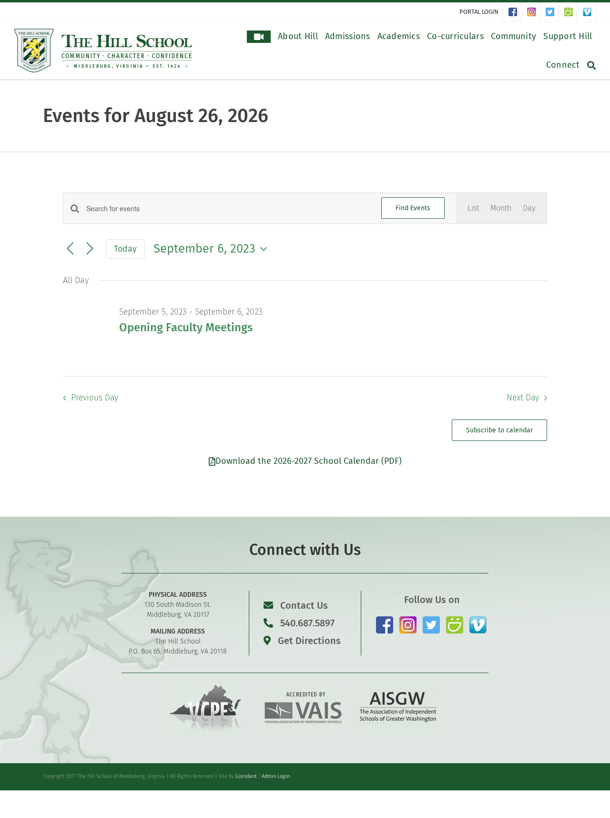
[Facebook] (514, 11)
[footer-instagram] (408, 619)
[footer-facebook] (384, 619)
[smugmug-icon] (454, 619)
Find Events (413, 208)
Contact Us (304, 605)
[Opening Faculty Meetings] (474, 311)
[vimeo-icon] (478, 619)
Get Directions (308, 640)
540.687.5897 (306, 623)
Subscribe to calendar (499, 430)
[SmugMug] (570, 11)
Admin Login (276, 776)
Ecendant (246, 776)
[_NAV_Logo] (103, 32)
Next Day (523, 398)
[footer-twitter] (431, 619)
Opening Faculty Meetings (186, 327)
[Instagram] (533, 11)
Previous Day (94, 398)
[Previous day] (70, 249)
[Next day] (89, 249)
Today (125, 249)
